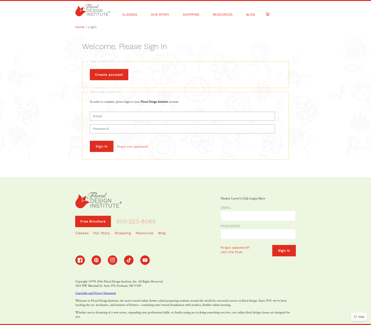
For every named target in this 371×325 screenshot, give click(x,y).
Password (230, 226)
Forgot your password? (132, 146)
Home (79, 27)
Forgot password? (235, 247)
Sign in (102, 146)
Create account (109, 75)
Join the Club (232, 252)
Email (226, 208)
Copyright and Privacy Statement (95, 293)
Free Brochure (93, 221)
